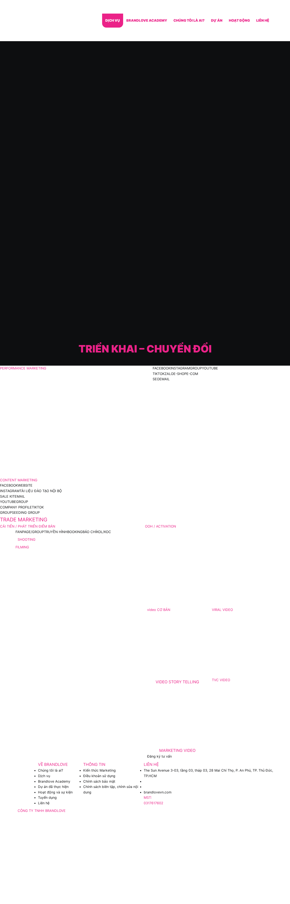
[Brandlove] (38, 20)
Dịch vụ (112, 20)
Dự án (216, 20)
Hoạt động (239, 20)
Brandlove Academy (146, 20)
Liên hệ (262, 20)
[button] (41, 361)
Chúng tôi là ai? (189, 20)
